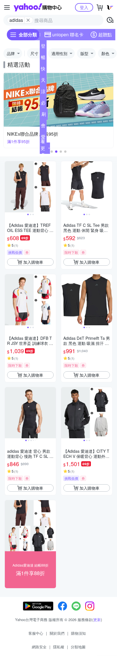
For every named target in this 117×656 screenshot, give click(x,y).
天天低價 (43, 81)
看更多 (43, 148)
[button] (52, 151)
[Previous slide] (8, 187)
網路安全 (39, 646)
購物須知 (78, 633)
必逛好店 (43, 103)
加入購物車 (33, 262)
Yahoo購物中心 (38, 7)
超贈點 (105, 34)
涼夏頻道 (43, 92)
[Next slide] (52, 187)
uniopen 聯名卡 (67, 34)
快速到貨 (43, 69)
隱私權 (58, 646)
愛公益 (43, 137)
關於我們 (57, 633)
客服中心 (35, 633)
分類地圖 (78, 646)
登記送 (43, 47)
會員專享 (43, 126)
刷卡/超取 (44, 115)
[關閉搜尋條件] (28, 20)
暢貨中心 (43, 58)
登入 (84, 7)
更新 (97, 619)
